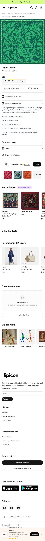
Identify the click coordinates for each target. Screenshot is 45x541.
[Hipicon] (12, 7)
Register (6, 399)
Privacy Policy (6, 420)
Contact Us (6, 445)
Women (10, 14)
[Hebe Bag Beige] (30, 256)
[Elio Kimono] (11, 256)
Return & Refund (7, 437)
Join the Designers (22, 463)
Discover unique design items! (22, 2)
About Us (5, 412)
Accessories (18, 14)
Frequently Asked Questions (11, 441)
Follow (37, 164)
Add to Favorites (13, 88)
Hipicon (4, 14)
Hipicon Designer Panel (22, 469)
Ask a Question (24, 315)
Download (35, 534)
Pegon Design (6, 16)
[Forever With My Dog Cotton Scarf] (11, 201)
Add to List (35, 88)
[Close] (41, 534)
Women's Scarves (29, 14)
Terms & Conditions (8, 416)
